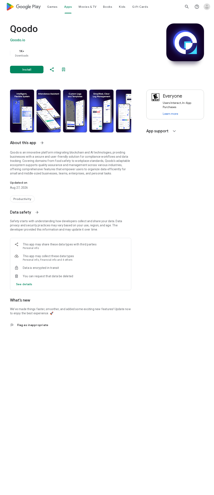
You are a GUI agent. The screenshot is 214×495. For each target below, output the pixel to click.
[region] (76, 53)
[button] (22, 111)
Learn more (170, 114)
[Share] (52, 69)
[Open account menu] (207, 7)
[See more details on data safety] (24, 284)
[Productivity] (22, 199)
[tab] (52, 6)
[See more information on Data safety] (37, 212)
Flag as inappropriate (29, 325)
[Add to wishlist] (64, 69)
